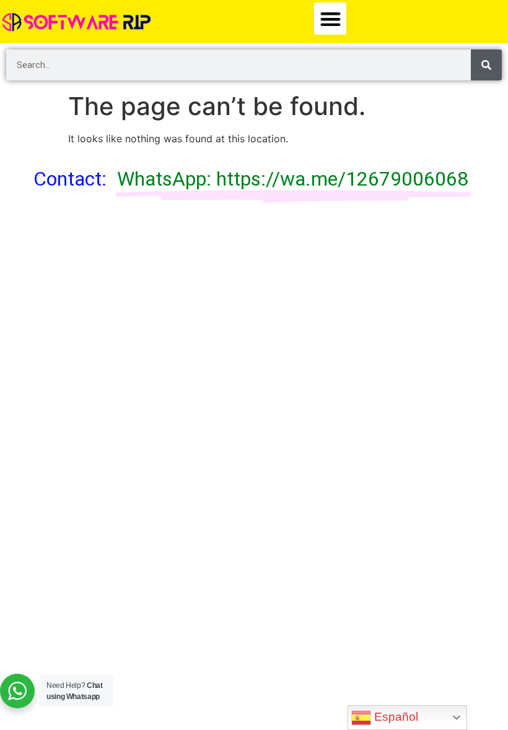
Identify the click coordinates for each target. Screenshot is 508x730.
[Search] (486, 64)
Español (394, 716)
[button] (330, 18)
